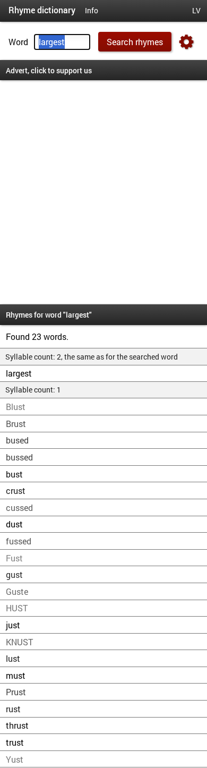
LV (196, 10)
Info (91, 10)
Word (18, 41)
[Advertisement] (103, 192)
